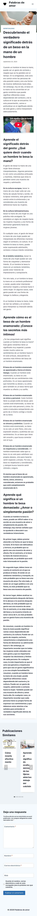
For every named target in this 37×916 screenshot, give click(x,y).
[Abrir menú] (33, 4)
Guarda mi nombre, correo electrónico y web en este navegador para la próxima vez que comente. (19, 884)
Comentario (10, 827)
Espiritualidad (8, 28)
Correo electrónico (13, 866)
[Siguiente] (31, 767)
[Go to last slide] (6, 767)
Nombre (8, 856)
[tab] (14, 796)
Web (6, 875)
